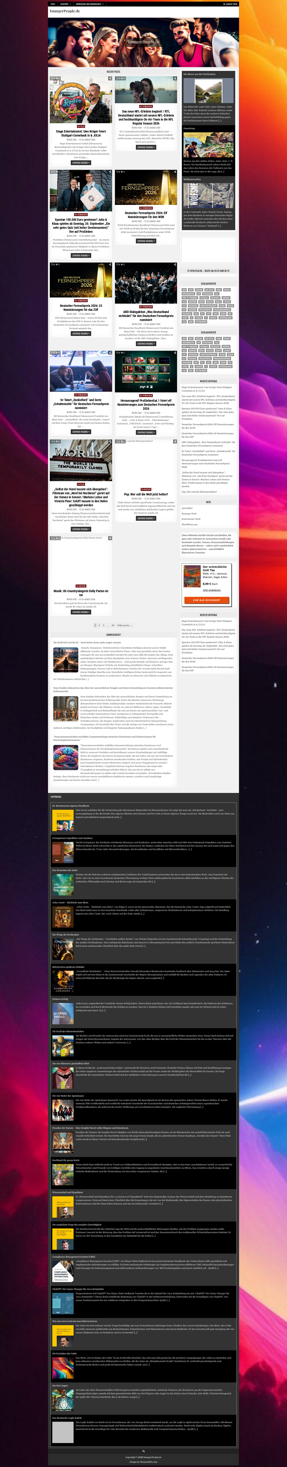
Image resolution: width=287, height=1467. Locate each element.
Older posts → (124, 625)
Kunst (218, 301)
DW (198, 293)
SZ (191, 317)
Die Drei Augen (60, 1353)
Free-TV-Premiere (190, 297)
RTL (202, 313)
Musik (222, 305)
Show (223, 313)
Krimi (201, 301)
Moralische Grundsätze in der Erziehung (73, 1418)
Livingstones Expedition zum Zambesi (72, 806)
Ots (184, 309)
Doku (219, 289)
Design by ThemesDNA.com (143, 1462)
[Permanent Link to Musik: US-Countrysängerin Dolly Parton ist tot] (81, 559)
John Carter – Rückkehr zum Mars (70, 870)
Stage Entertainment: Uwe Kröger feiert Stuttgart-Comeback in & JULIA (81, 133)
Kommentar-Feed (191, 519)
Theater (198, 317)
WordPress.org (189, 524)
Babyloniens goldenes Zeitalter (68, 934)
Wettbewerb (201, 321)
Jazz (184, 301)
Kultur (147, 489)
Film (82, 126)
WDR (191, 321)
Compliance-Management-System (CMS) (73, 1224)
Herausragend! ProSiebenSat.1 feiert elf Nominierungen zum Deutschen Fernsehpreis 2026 (146, 405)
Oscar (230, 305)
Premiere (192, 309)
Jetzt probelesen (212, 590)
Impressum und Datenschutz (88, 4)
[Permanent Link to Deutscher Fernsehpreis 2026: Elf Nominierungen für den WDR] (146, 187)
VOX (184, 321)
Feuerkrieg (189, 74)
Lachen (227, 301)
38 (113, 625)
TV (206, 317)
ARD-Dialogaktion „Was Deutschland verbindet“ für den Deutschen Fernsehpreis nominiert (146, 316)
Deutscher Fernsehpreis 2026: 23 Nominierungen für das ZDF (81, 308)
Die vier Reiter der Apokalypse (68, 1063)
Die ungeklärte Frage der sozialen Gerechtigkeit (76, 1192)
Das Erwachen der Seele (64, 838)
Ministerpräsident (208, 305)
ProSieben (187, 313)
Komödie (192, 301)
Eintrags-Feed (189, 513)
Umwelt (213, 317)
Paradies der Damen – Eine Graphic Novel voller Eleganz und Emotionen (90, 1096)
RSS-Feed (72, 140)
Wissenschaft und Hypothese (67, 1160)
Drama (227, 289)
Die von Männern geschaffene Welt (70, 1031)
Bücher (199, 289)
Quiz (196, 313)
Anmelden (187, 508)
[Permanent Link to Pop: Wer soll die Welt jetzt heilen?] (146, 463)
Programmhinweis (222, 309)
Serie (215, 313)
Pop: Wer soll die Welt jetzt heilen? (146, 494)
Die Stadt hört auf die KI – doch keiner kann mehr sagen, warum (87, 642)
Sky (230, 313)
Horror (226, 297)
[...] (87, 679)
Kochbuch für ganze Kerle (65, 1128)
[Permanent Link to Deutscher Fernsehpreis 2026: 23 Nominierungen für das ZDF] (81, 280)
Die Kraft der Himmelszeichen (68, 999)
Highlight (215, 297)
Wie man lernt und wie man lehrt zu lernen (74, 1289)
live (184, 305)
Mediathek (193, 305)
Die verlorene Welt (193, 179)
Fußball (204, 297)
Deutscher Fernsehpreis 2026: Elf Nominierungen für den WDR (146, 215)
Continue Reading (81, 163)
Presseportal (205, 309)
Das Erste (209, 289)
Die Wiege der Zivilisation (65, 902)
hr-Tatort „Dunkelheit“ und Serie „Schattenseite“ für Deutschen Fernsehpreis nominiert (81, 404)
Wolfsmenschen (192, 125)
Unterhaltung (225, 317)
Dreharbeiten (188, 293)
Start (52, 4)
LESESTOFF (64, 4)
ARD (184, 289)
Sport (185, 317)
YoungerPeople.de (65, 10)
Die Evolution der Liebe (64, 1321)
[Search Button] (144, 1451)
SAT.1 (208, 313)
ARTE (191, 289)
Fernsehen (147, 106)
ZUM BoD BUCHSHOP (206, 600)
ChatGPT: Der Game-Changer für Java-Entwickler (78, 1257)
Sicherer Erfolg (60, 967)
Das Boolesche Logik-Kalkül (67, 1385)
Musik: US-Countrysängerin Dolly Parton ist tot (81, 593)
